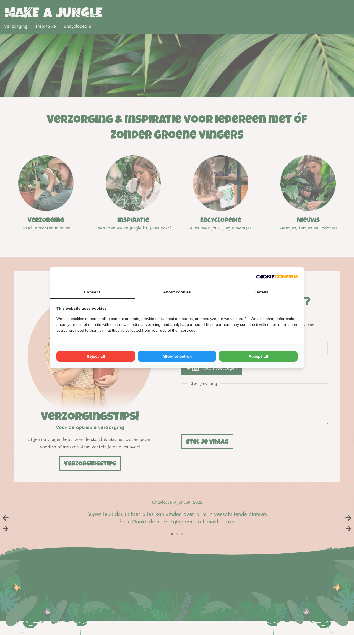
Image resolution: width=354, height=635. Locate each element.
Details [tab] (261, 292)
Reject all (96, 356)
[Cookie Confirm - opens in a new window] (277, 276)
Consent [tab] (92, 292)
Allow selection (177, 356)
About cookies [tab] (177, 292)
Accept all (258, 356)
